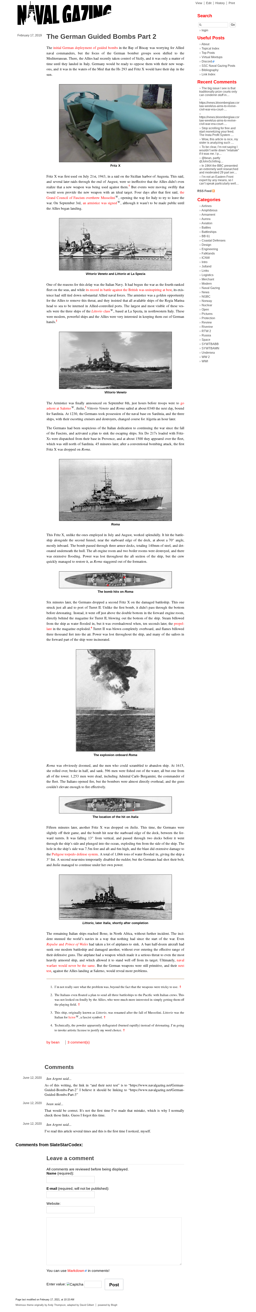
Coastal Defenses (213, 240)
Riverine (207, 326)
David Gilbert (87, 1305)
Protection (208, 318)
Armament (208, 214)
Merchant (208, 279)
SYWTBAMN (210, 348)
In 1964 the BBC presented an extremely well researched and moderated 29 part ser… (218, 169)
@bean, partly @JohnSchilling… (211, 159)
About (205, 44)
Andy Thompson (57, 1305)
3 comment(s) (78, 1042)
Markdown (75, 1271)
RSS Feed (204, 191)
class (100, 311)
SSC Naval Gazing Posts (218, 65)
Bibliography (210, 70)
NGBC (206, 296)
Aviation (206, 223)
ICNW (206, 257)
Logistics (207, 275)
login (205, 30)
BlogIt (114, 1305)
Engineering (210, 249)
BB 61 (206, 236)
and (67, 944)
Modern (207, 283)
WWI (205, 361)
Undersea (208, 352)
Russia (206, 335)
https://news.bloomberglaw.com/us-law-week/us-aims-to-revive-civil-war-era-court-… (222, 106)
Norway (207, 300)
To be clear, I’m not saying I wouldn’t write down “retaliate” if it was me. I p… (219, 150)
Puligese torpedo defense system (75, 854)
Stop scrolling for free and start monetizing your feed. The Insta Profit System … (217, 132)
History (220, 3)
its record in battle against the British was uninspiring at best (129, 289)
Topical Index (210, 48)
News (205, 292)
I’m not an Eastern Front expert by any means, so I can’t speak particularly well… (219, 180)
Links (205, 270)
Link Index (208, 74)
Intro (204, 262)
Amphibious (209, 210)
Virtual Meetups (212, 57)
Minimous (21, 1305)
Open (205, 309)
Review (207, 322)
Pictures (207, 313)
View (198, 3)
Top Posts (208, 52)
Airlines (206, 206)
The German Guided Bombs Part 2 (101, 36)
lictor (72, 1017)
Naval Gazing (211, 288)
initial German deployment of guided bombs (85, 47)
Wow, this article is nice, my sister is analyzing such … (218, 141)
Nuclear (207, 305)
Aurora (205, 219)
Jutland (206, 266)
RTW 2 (206, 331)
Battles (206, 227)
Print (232, 3)
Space (206, 339)
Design (206, 244)
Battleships (209, 231)
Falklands (208, 253)
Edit (208, 3)
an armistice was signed (100, 202)
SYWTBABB (210, 344)
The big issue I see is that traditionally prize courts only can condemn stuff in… (218, 92)
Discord (207, 61)
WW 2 (206, 357)
